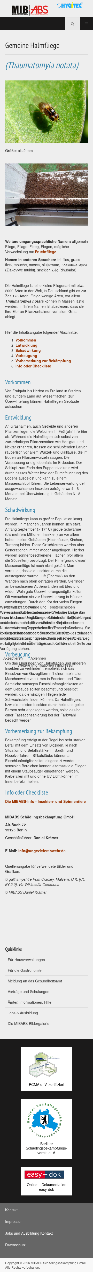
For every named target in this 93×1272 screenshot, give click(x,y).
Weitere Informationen (36, 665)
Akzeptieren (13, 658)
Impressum (66, 665)
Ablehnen (38, 658)
